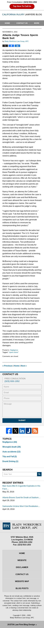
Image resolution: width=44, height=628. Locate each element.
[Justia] (28, 431)
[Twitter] (15, 431)
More (36, 23)
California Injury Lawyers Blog (22, 15)
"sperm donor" (14, 352)
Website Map (22, 581)
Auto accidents (11, 452)
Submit (22, 420)
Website (22, 560)
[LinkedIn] (22, 431)
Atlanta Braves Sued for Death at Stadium (20, 497)
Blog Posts (22, 588)
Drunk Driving (10, 461)
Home (7, 23)
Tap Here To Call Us (22, 6)
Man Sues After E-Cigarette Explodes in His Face (21, 487)
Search (39, 474)
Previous (7, 366)
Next (24, 366)
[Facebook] (9, 431)
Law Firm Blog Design (21, 625)
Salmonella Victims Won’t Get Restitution (20, 506)
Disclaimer (22, 567)
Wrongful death (11, 447)
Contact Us (22, 23)
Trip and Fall (9, 456)
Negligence (14, 350)
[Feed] (35, 431)
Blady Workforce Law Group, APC (22, 618)
